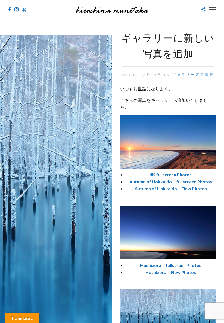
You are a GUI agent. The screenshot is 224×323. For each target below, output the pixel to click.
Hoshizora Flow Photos (170, 272)
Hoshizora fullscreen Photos (170, 265)
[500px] (24, 9)
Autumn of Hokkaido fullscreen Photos (170, 181)
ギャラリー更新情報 (193, 75)
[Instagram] (16, 9)
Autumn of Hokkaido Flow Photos (171, 188)
